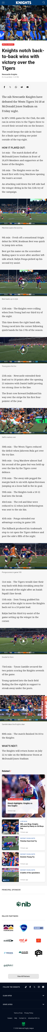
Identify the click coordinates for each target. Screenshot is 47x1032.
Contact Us (22, 1018)
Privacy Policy (28, 1013)
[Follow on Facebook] (30, 987)
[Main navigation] (3, 2)
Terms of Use (18, 1013)
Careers (9, 1018)
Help (15, 1018)
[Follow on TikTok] (26, 987)
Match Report (8, 44)
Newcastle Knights (9, 74)
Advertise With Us (34, 1018)
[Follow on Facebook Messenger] (43, 987)
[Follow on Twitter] (34, 987)
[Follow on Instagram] (39, 987)
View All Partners (23, 976)
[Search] (43, 2)
